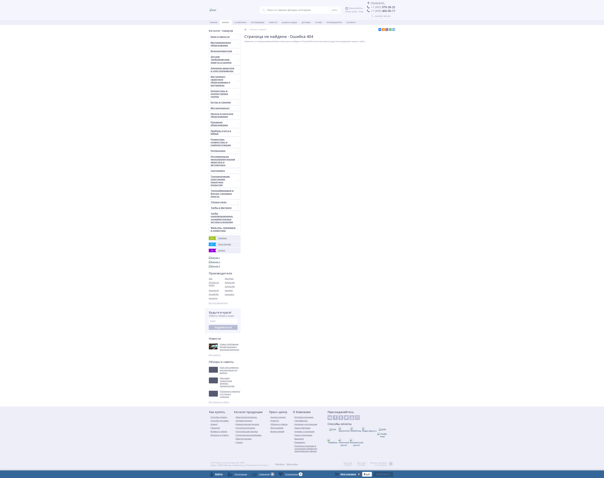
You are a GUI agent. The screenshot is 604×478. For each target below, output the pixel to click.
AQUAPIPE (213, 294)
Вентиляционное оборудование (221, 44)
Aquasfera (229, 294)
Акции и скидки (289, 22)
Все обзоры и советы (219, 402)
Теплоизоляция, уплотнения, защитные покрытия (220, 181)
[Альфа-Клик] (382, 435)
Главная (213, 22)
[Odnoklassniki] (340, 417)
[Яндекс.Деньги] (369, 429)
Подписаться (223, 327)
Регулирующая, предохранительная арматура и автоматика (223, 161)
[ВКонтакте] (379, 29)
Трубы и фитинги (221, 207)
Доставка (306, 22)
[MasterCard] (344, 429)
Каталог (225, 22)
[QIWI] (382, 429)
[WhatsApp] (390, 29)
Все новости (215, 355)
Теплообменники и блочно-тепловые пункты (222, 193)
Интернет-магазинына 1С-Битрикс (381, 464)
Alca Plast (229, 278)
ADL (211, 278)
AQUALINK (230, 286)
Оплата (318, 22)
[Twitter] (346, 417)
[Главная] (245, 29)
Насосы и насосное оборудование (222, 115)
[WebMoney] (355, 429)
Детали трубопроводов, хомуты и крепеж (221, 59)
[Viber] (386, 29)
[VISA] (332, 429)
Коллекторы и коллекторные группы (219, 93)
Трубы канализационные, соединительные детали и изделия (222, 218)
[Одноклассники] (383, 29)
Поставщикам (257, 22)
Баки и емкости (220, 36)
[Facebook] (335, 417)
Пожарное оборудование (219, 124)
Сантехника (218, 170)
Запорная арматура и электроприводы (222, 69)
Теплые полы (218, 202)
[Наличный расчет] (344, 443)
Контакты (351, 22)
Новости (273, 22)
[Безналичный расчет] (356, 443)
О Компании (240, 22)
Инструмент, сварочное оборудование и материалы (220, 81)
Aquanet (229, 290)
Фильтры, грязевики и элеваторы (223, 229)
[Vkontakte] (329, 417)
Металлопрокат (220, 108)
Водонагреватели (221, 51)
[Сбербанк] (332, 441)
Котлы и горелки (221, 102)
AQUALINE (230, 282)
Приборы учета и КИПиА (221, 132)
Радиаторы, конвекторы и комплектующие (221, 142)
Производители (334, 22)
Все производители (218, 303)
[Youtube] (352, 417)
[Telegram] (393, 29)
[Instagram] (357, 417)
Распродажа (218, 150)
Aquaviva (213, 298)
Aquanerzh (214, 290)
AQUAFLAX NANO (214, 284)
